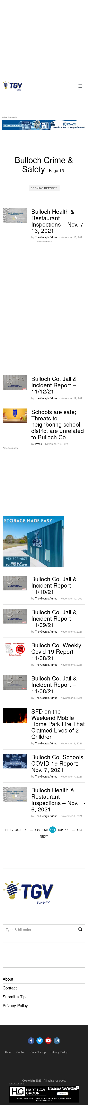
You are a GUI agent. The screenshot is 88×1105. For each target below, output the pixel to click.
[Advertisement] (44, 38)
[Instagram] (57, 1040)
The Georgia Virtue (46, 237)
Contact (10, 988)
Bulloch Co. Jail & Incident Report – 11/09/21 (54, 618)
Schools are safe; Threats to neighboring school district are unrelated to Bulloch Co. (57, 424)
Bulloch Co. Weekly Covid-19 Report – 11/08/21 (56, 651)
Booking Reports (44, 188)
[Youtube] (48, 1040)
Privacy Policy (15, 1005)
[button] (80, 929)
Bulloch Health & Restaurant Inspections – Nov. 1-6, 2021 (58, 799)
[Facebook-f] (31, 1040)
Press (38, 444)
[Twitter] (39, 1040)
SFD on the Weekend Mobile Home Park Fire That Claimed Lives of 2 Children (58, 724)
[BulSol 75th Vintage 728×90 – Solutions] (44, 124)
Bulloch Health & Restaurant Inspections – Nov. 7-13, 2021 (58, 220)
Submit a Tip (14, 997)
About (8, 979)
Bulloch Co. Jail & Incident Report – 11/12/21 (54, 384)
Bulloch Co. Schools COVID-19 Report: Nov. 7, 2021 (57, 763)
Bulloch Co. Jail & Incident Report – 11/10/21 (54, 585)
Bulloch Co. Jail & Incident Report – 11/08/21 (54, 684)
